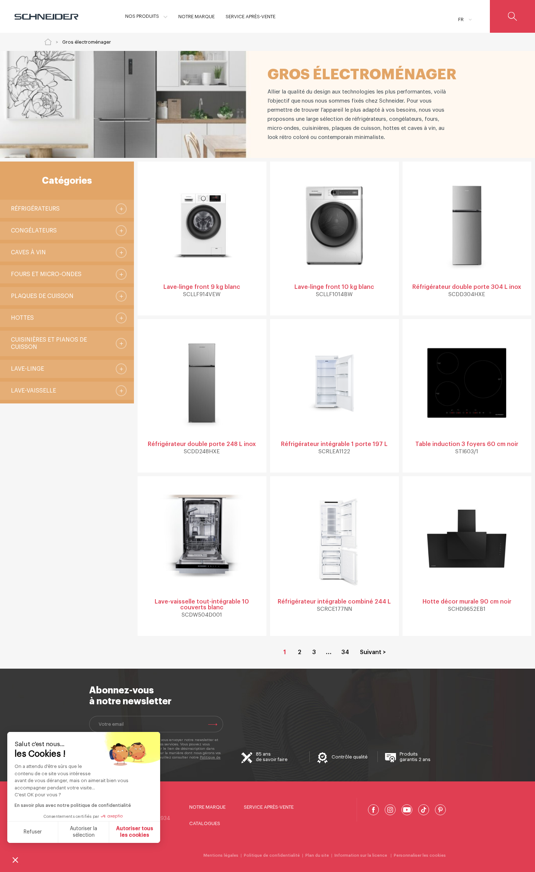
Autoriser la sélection (83, 832)
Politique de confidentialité (272, 855)
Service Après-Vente (269, 807)
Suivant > (373, 652)
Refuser (33, 832)
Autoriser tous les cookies (134, 832)
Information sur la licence (361, 855)
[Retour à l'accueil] (48, 41)
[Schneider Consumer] (46, 16)
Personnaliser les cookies (420, 855)
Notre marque (207, 807)
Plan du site (317, 855)
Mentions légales (220, 855)
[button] (15, 859)
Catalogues (204, 823)
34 (345, 652)
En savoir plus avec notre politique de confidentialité (73, 805)
